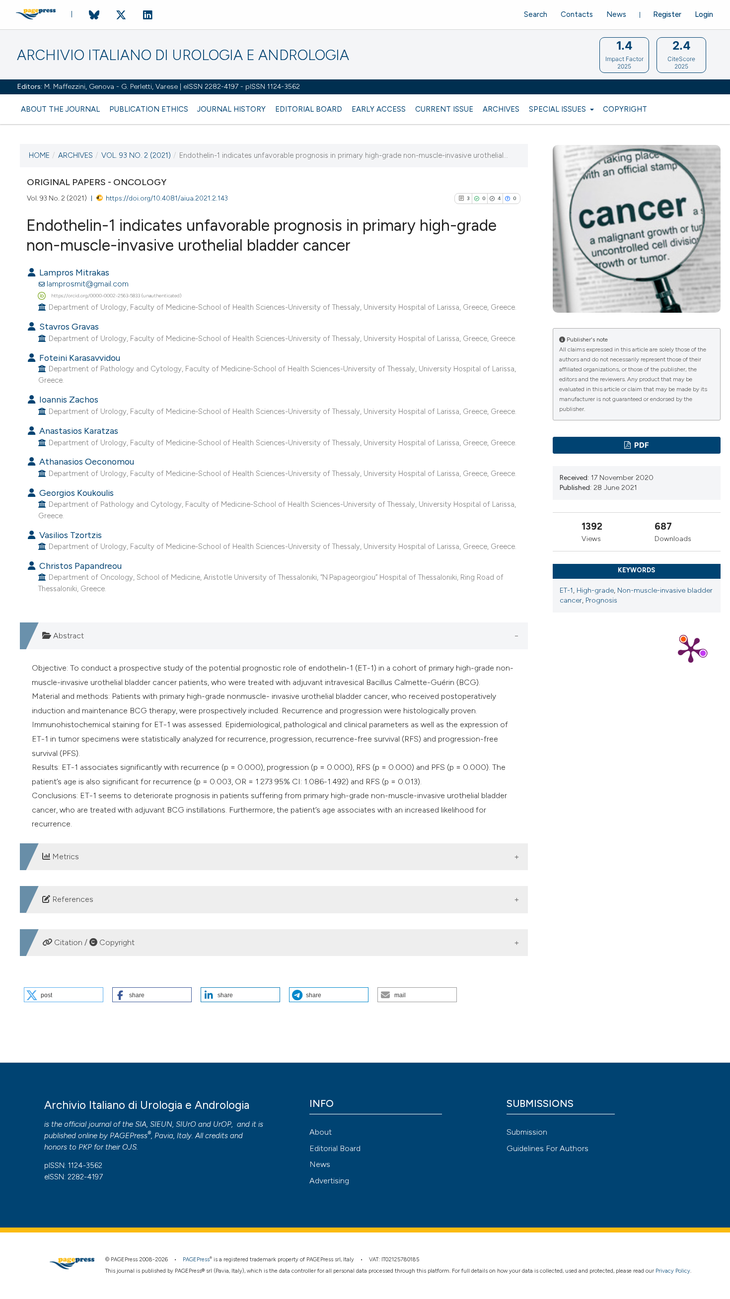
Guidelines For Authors (547, 1148)
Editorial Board (308, 109)
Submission (527, 1132)
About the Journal (60, 109)
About (320, 1132)
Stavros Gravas (68, 326)
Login (704, 14)
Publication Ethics (148, 109)
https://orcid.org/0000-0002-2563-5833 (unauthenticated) (116, 295)
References (71, 899)
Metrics (64, 856)
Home (39, 155)
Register (667, 14)
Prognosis (601, 600)
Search (535, 14)
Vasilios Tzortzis (69, 535)
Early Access (379, 109)
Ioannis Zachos (67, 399)
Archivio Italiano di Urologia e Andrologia (183, 55)
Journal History (231, 109)
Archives (501, 109)
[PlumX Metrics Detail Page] (691, 649)
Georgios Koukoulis (75, 492)
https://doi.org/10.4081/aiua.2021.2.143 (167, 198)
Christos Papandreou (79, 565)
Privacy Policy (673, 1271)
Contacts (577, 14)
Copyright (625, 109)
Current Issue (444, 109)
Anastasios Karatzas (77, 430)
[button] (63, 994)
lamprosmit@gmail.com (88, 283)
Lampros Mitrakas (73, 272)
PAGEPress (128, 1135)
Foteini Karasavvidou (78, 357)
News (616, 14)
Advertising (329, 1180)
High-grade (595, 590)
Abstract (67, 635)
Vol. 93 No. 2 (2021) (136, 155)
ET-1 (566, 590)
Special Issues (558, 109)
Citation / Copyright (93, 942)
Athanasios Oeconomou (85, 461)
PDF (641, 445)
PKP (85, 1147)
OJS (129, 1147)
